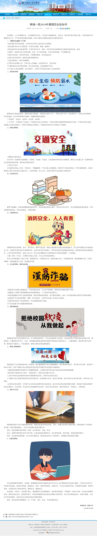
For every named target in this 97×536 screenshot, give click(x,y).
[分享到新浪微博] (64, 28)
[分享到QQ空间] (62, 28)
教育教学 (31, 14)
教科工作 (56, 14)
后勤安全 (72, 14)
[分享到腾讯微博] (65, 28)
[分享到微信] (69, 28)
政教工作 (48, 14)
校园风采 (23, 14)
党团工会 (40, 14)
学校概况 (7, 14)
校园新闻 (15, 14)
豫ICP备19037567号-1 (54, 532)
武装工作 (64, 14)
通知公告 (88, 14)
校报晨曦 (80, 14)
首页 (12, 18)
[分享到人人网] (67, 28)
